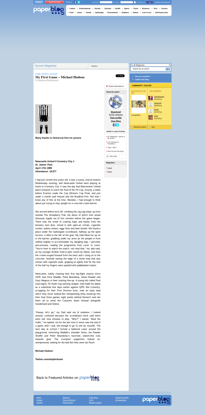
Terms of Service (69, 400)
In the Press (93, 398)
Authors (94, 66)
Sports (110, 171)
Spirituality (99, 13)
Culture (72, 9)
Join (153, 127)
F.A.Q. (91, 400)
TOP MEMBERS (155, 91)
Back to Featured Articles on (57, 377)
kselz (156, 116)
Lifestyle (107, 9)
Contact (39, 400)
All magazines (120, 400)
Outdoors (125, 13)
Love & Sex (146, 13)
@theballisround (52, 80)
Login (149, 2)
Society (97, 9)
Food (71, 13)
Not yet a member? (142, 76)
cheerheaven (159, 97)
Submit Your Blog (142, 80)
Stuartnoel (41, 80)
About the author (140, 127)
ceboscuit (157, 103)
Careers (39, 403)
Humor (135, 13)
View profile (116, 118)
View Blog (116, 121)
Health (117, 9)
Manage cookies (95, 403)
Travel (135, 9)
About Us (66, 398)
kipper (156, 110)
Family (88, 13)
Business (146, 9)
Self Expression (161, 13)
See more (113, 156)
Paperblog (48, 10)
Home (39, 2)
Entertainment (85, 9)
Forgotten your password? (162, 2)
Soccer (110, 168)
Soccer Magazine (45, 65)
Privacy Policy (68, 403)
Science (164, 9)
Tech (155, 9)
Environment (113, 13)
